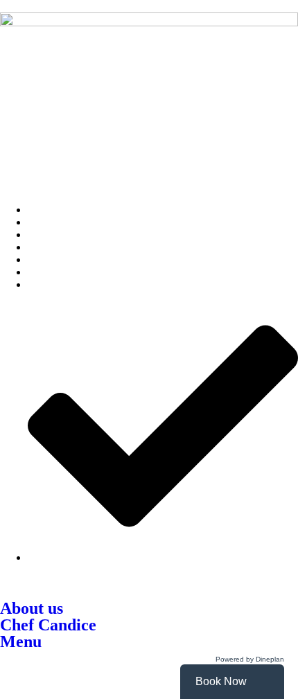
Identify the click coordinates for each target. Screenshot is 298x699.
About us (31, 608)
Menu (21, 641)
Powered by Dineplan (250, 659)
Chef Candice (48, 625)
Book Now (221, 681)
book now (62, 661)
